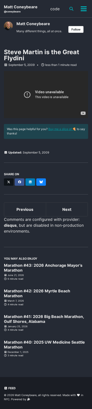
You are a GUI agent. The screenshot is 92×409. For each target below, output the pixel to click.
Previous (24, 209)
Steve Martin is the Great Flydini (41, 55)
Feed (12, 388)
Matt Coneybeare (21, 8)
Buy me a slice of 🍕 (62, 129)
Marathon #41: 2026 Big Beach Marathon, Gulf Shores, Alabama (44, 319)
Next (66, 209)
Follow (75, 29)
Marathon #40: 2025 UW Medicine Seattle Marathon (44, 344)
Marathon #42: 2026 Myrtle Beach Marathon (37, 293)
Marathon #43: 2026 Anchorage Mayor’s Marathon (43, 268)
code (55, 8)
